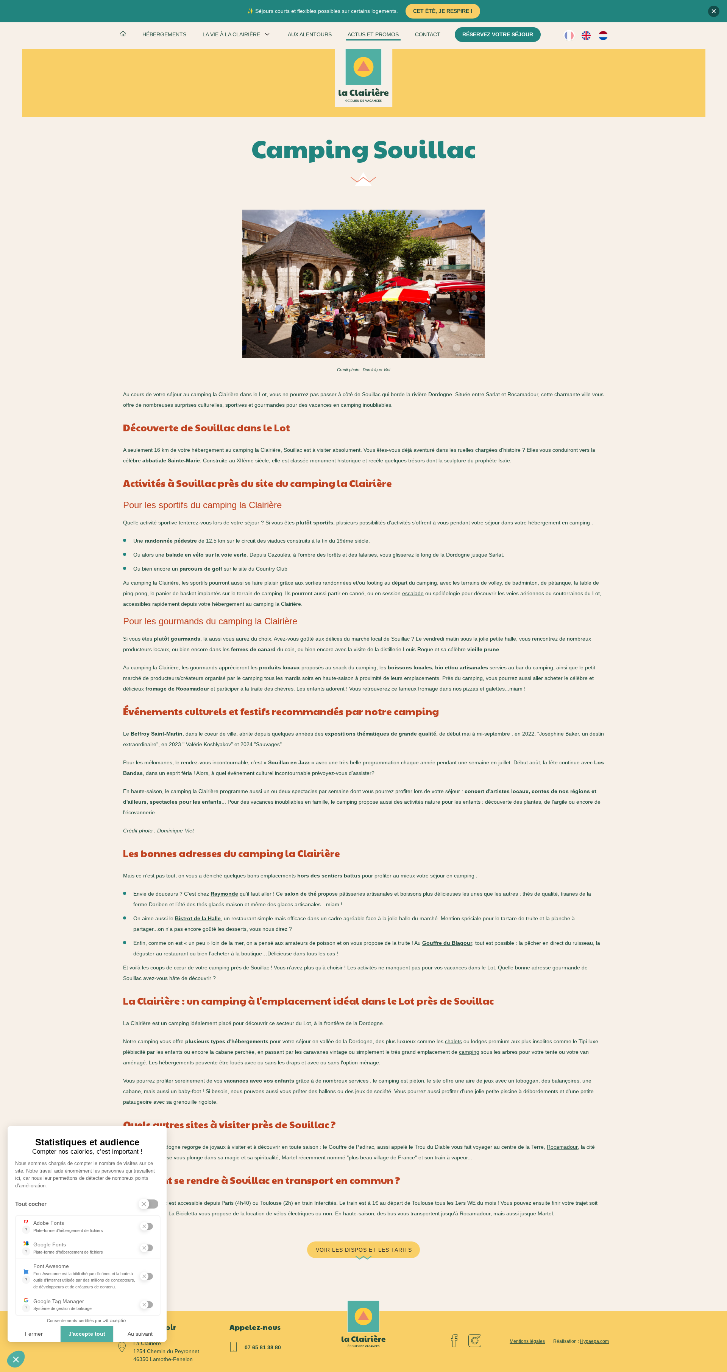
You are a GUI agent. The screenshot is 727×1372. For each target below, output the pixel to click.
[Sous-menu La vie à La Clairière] (267, 34)
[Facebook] (454, 1340)
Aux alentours (310, 34)
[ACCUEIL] (123, 35)
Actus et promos (373, 34)
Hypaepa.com (594, 1341)
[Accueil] (363, 75)
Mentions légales (527, 1341)
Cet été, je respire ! (443, 11)
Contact (427, 34)
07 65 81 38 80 (263, 1347)
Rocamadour (562, 1147)
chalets (453, 1041)
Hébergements (164, 34)
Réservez (497, 34)
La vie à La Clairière (231, 34)
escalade (413, 593)
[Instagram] (474, 1340)
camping (469, 1052)
